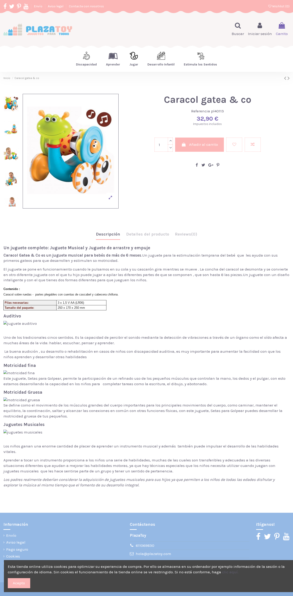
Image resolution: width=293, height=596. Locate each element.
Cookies (13, 556)
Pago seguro (17, 549)
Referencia (200, 111)
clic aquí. (230, 572)
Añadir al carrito (203, 144)
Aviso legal (56, 6)
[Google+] (210, 165)
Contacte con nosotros (86, 6)
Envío (38, 6)
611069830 (145, 545)
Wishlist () (280, 6)
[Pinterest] (218, 165)
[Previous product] (286, 78)
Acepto (19, 583)
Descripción (108, 234)
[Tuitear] (203, 165)
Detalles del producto (147, 234)
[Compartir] (197, 165)
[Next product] (289, 78)
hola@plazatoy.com (153, 553)
